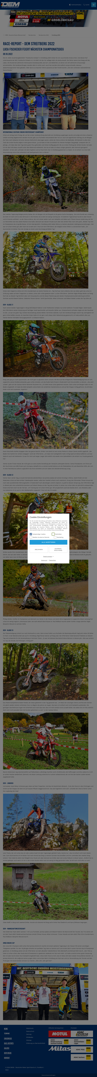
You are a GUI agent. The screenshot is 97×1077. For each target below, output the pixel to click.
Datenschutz (52, 560)
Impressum (44, 560)
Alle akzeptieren (48, 542)
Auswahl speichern (58, 549)
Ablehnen (39, 549)
